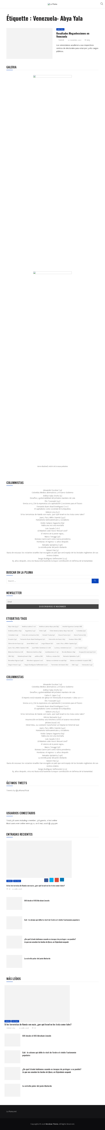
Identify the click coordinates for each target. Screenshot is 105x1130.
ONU (11, 656)
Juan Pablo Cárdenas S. (41, 648)
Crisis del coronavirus (30, 635)
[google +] (34, 44)
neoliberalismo (51, 652)
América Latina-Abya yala (49, 626)
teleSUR (61, 40)
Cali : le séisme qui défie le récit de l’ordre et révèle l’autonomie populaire (52, 919)
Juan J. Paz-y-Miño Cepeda (67, 643)
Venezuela (87, 665)
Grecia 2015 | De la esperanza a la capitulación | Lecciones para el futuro (52, 503)
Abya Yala (60, 29)
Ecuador (12, 639)
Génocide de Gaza (15, 643)
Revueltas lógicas (15, 660)
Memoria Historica (15, 652)
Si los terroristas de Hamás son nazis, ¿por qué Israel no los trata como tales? (53, 514)
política (39, 656)
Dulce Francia (80, 635)
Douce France (64, 635)
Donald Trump (49, 635)
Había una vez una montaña (52, 525)
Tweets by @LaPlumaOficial (17, 790)
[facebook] (22, 44)
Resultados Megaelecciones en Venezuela (72, 34)
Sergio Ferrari (14, 665)
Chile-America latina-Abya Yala (61, 631)
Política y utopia (53, 656)
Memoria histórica (34, 652)
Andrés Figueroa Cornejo (72, 626)
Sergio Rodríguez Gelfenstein (35, 665)
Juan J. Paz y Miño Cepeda (18, 648)
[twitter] (28, 44)
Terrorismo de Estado (59, 665)
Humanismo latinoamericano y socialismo (52, 520)
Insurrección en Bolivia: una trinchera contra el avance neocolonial (53, 720)
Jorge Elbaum (47, 643)
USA (75, 665)
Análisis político (15, 631)
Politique (17, 881)
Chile (42, 631)
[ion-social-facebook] (10, 801)
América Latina (28, 626)
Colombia (81, 631)
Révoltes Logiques (35, 660)
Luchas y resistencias (62, 648)
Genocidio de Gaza (57, 639)
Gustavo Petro (75, 639)
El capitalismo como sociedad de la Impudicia (52, 509)
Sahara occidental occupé (56, 660)
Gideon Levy (11, 1028)
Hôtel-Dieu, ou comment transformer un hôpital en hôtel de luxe (52, 725)
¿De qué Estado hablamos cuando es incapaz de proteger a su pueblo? (50, 940)
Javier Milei (32, 643)
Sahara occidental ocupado (80, 660)
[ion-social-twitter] (16, 801)
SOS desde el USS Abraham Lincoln (36, 900)
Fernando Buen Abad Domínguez (32, 639)
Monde (9, 881)
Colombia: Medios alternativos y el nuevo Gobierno (52, 493)
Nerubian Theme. (52, 1124)
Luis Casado (81, 648)
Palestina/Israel (24, 656)
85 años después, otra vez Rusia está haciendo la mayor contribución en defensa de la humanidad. (52, 561)
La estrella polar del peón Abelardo (52, 547)
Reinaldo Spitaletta (71, 656)
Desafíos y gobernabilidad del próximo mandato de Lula (52, 498)
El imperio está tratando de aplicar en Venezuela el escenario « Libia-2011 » (52, 698)
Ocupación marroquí (87, 652)
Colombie (13, 635)
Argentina (30, 631)
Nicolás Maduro (68, 652)
